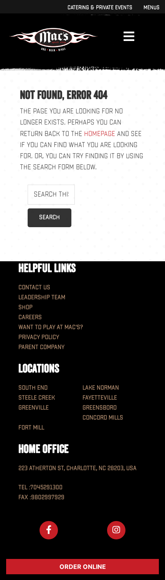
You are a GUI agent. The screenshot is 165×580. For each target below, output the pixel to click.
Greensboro (99, 407)
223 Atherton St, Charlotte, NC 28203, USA (77, 468)
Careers (30, 317)
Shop (25, 307)
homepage (99, 134)
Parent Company (41, 347)
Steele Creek (36, 397)
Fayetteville (99, 397)
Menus (151, 7)
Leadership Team (41, 297)
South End (33, 388)
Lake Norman (100, 388)
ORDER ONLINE (82, 566)
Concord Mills (102, 417)
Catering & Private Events (100, 7)
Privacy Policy (38, 337)
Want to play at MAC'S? (50, 327)
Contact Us (34, 287)
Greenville (33, 407)
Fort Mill (31, 427)
